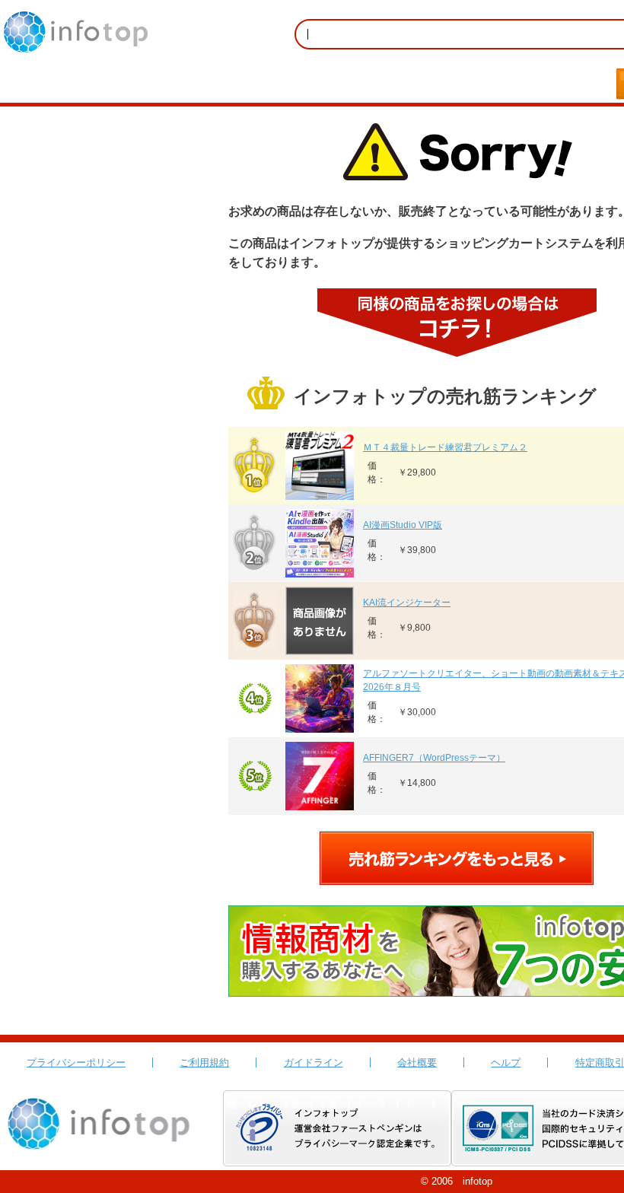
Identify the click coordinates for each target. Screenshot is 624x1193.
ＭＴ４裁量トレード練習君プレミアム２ (445, 447)
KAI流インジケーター (406, 602)
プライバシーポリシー (76, 1062)
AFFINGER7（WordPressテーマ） (434, 757)
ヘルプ (506, 1062)
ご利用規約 (204, 1062)
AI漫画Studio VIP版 (402, 525)
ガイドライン (313, 1062)
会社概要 (417, 1062)
